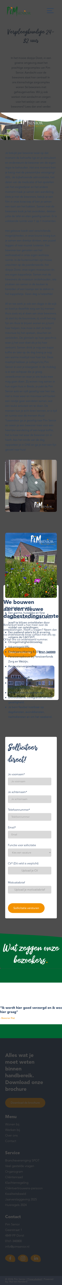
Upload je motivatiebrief (29, 890)
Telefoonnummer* (19, 810)
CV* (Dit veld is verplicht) (23, 863)
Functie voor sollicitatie (22, 845)
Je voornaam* (16, 774)
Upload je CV (30, 870)
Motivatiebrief (16, 882)
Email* (12, 827)
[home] (18, 11)
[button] (50, 11)
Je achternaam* (17, 792)
